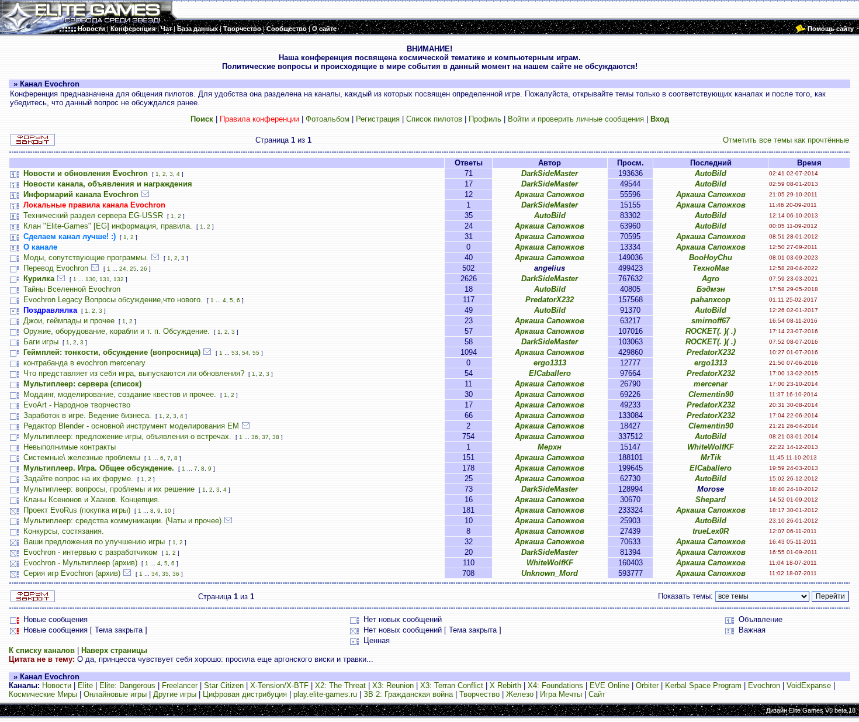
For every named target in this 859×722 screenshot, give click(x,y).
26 (143, 268)
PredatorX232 (549, 299)
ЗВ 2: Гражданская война (408, 694)
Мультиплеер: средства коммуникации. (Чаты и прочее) (122, 520)
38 (275, 437)
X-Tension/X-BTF (279, 685)
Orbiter (647, 685)
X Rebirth (505, 685)
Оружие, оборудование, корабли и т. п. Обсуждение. (116, 331)
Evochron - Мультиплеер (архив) (80, 562)
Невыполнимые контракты (69, 447)
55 (255, 353)
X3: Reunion (393, 685)
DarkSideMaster (549, 173)
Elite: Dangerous (127, 685)
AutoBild (710, 173)
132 (118, 279)
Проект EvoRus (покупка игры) (76, 510)
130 (90, 279)
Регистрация (378, 119)
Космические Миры (43, 694)
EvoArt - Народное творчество (76, 404)
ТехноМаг (710, 268)
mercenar (711, 383)
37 (265, 437)
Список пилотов (434, 119)
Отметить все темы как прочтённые (786, 140)
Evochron (764, 685)
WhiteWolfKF (710, 447)
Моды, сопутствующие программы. (85, 257)
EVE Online (609, 685)
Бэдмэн (711, 289)
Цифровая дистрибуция (245, 694)
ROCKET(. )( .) (710, 331)
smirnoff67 (710, 320)
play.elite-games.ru (325, 694)
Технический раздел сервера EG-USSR (93, 215)
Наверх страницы (114, 650)
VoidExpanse (809, 685)
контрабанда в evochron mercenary (84, 362)
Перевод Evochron (55, 268)
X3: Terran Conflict (451, 685)
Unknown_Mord (549, 573)
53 (234, 353)
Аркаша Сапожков (549, 194)
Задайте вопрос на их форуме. (78, 478)
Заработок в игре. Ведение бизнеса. (87, 415)
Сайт (596, 694)
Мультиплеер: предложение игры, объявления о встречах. (127, 436)
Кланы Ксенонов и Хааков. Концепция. (91, 499)
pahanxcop (710, 299)
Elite (85, 685)
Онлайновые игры (115, 694)
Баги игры (40, 341)
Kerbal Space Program (703, 685)
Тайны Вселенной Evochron (71, 289)
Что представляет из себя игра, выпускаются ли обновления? (133, 373)
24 (122, 268)
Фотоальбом (327, 119)
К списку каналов (42, 650)
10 (167, 510)
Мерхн (550, 447)
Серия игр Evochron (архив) (71, 573)
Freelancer (180, 685)
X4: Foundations (555, 685)
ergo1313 (550, 362)
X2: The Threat (340, 685)
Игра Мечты (561, 694)
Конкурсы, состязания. (63, 531)
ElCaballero (550, 373)
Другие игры (174, 694)
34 (154, 574)
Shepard (710, 499)
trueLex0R (710, 531)
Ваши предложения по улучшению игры (94, 541)
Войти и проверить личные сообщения (576, 119)
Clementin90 (710, 394)
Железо (520, 694)
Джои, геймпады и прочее (69, 320)
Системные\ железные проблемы (81, 457)
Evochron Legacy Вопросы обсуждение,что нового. (113, 299)
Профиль (485, 119)
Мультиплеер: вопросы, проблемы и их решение (109, 489)
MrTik (711, 457)
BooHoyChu (710, 257)
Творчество (479, 694)
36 (254, 437)
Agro (710, 278)
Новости (56, 685)
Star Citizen (224, 685)
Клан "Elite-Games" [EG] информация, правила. (107, 226)
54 (245, 353)
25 (133, 268)
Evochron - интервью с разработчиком (90, 552)
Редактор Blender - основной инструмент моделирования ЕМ (131, 426)
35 (165, 574)
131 (104, 279)
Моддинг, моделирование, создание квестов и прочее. (119, 394)
